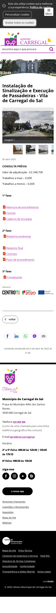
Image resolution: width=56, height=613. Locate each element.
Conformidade (27, 566)
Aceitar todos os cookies (19, 22)
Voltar (12, 319)
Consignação (14, 277)
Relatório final (14, 248)
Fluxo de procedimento (20, 259)
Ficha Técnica (25, 550)
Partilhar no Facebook (7, 336)
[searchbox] (28, 49)
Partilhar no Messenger (34, 336)
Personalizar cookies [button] (17, 14)
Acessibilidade (9, 566)
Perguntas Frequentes (13, 501)
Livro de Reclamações (12, 541)
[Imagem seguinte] (47, 127)
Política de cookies (40, 7)
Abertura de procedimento (22, 207)
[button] (18, 149)
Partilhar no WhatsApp (25, 336)
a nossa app (17, 491)
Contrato (11, 254)
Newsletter (8, 512)
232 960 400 (19, 421)
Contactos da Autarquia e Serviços (20, 555)
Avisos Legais (44, 571)
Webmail (7, 522)
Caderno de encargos (19, 219)
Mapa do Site (9, 517)
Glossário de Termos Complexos (18, 561)
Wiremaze (48, 581)
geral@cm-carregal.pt (22, 436)
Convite (11, 213)
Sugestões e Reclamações (15, 506)
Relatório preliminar (19, 236)
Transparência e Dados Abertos (18, 571)
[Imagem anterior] (8, 127)
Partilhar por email (43, 336)
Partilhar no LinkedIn (16, 336)
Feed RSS (45, 555)
